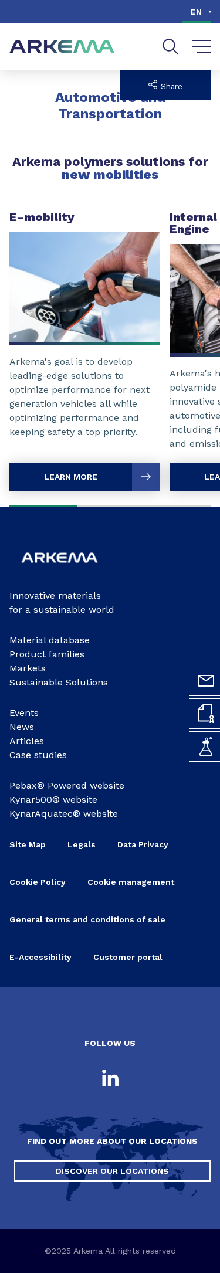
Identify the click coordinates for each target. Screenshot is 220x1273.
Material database (49, 640)
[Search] (170, 46)
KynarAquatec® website (63, 813)
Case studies (38, 755)
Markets (27, 668)
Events (24, 712)
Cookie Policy (37, 882)
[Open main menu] (201, 47)
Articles (26, 740)
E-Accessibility (40, 957)
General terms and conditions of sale (87, 919)
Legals (81, 844)
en (196, 11)
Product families (46, 654)
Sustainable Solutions (58, 682)
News (21, 726)
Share (170, 86)
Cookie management (130, 882)
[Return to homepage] (62, 47)
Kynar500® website (53, 799)
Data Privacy (142, 844)
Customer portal (128, 957)
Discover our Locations (112, 1171)
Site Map (27, 844)
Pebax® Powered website (66, 785)
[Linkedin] (110, 1079)
